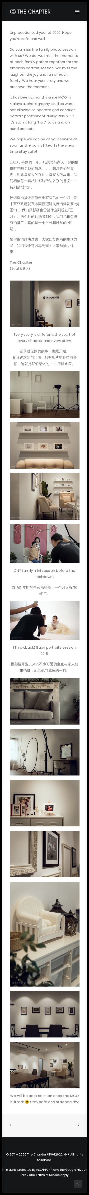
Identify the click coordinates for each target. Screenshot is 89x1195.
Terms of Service (48, 1175)
